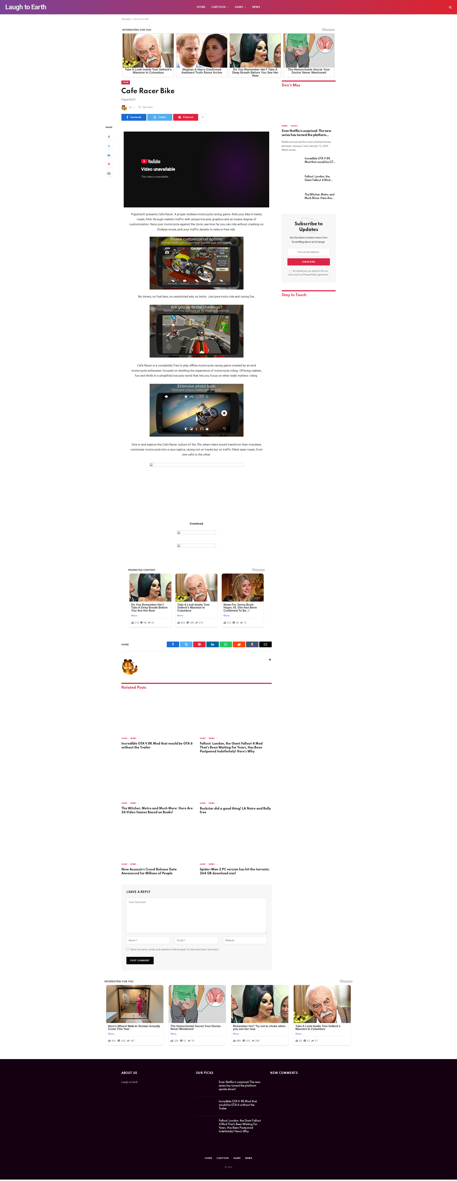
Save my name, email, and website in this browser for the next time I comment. (174, 949)
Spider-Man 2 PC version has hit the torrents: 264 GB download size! (235, 871)
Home (201, 7)
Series (294, 126)
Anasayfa (126, 19)
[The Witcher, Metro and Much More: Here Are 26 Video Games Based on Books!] (157, 778)
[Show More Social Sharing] (202, 117)
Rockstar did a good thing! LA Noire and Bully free (235, 810)
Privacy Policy (310, 274)
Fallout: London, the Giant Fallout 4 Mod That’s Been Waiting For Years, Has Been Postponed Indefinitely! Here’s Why (231, 747)
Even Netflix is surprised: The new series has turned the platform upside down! (306, 133)
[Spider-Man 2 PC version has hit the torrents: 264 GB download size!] (236, 839)
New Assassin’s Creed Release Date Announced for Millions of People (149, 871)
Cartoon (218, 7)
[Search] (450, 7)
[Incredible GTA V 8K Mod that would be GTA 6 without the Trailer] (157, 713)
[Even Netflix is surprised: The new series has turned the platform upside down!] (309, 106)
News (256, 7)
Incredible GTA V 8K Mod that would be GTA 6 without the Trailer (157, 745)
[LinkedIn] (108, 155)
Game (239, 7)
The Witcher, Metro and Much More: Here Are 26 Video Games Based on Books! (157, 810)
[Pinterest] (108, 164)
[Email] (108, 173)
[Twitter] (108, 146)
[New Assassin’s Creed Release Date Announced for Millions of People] (157, 839)
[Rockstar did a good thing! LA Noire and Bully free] (236, 778)
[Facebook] (108, 136)
